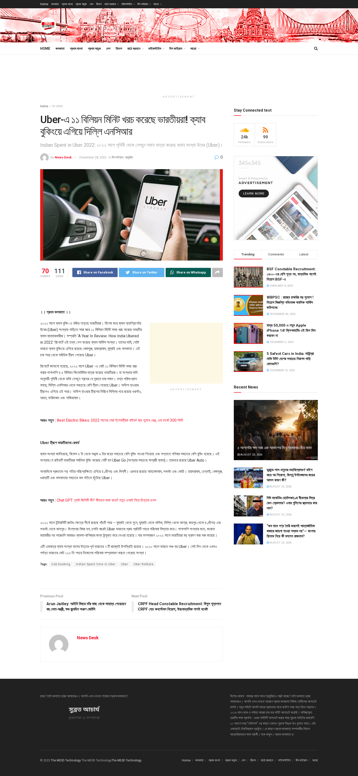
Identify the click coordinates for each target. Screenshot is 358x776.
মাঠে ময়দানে (110, 4)
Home (44, 4)
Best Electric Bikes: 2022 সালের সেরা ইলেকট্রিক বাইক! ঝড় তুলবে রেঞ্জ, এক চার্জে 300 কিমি (120, 420)
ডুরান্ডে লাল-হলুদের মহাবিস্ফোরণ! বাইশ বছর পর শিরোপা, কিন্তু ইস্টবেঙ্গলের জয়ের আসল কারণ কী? (291, 475)
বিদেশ (99, 4)
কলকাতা (55, 4)
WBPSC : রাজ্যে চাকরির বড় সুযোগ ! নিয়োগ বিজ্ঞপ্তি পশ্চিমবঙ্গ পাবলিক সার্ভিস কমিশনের (290, 302)
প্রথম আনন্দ (81, 4)
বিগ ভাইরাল (142, 4)
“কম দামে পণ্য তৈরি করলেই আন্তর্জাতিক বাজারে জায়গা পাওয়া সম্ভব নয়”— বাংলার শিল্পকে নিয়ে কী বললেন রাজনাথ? (291, 531)
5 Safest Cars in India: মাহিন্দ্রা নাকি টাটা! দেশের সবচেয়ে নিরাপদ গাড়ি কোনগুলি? (290, 358)
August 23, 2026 (251, 454)
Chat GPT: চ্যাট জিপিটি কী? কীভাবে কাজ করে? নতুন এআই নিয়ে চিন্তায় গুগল (106, 500)
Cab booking (60, 564)
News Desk (63, 157)
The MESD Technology (66, 760)
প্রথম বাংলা (67, 4)
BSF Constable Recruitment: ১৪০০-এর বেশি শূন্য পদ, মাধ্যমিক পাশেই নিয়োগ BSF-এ (291, 274)
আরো (156, 4)
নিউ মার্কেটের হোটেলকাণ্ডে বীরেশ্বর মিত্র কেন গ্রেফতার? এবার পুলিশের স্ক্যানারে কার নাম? (292, 503)
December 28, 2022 (92, 157)
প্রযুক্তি (129, 157)
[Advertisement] (229, 25)
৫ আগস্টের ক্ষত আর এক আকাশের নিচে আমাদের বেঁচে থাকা (274, 447)
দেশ (91, 4)
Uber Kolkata (143, 564)
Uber (124, 564)
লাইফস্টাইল (126, 4)
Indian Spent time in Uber (95, 564)
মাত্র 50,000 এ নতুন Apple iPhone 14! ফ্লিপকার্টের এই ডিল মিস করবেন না (291, 330)
